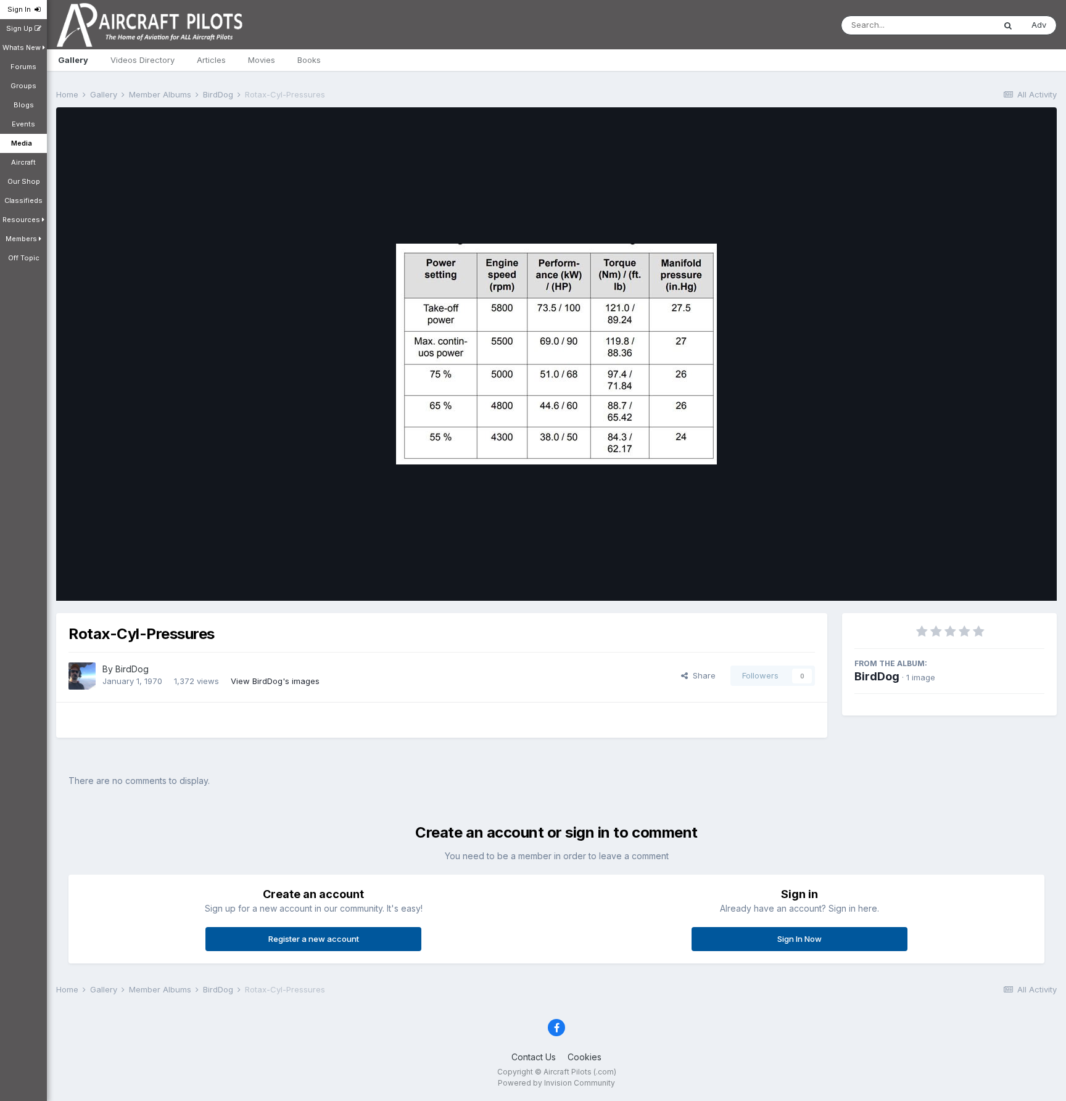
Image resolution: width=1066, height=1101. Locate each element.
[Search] (1008, 25)
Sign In (21, 9)
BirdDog (132, 669)
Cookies (584, 1057)
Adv (1038, 25)
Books (309, 60)
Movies (261, 60)
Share (702, 675)
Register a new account (313, 939)
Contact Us (533, 1057)
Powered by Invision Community (556, 1082)
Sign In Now (799, 939)
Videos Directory (142, 60)
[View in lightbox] (556, 354)
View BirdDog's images (275, 681)
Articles (211, 60)
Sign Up (20, 28)
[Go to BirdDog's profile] (82, 676)
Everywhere (956, 25)
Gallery (73, 60)
